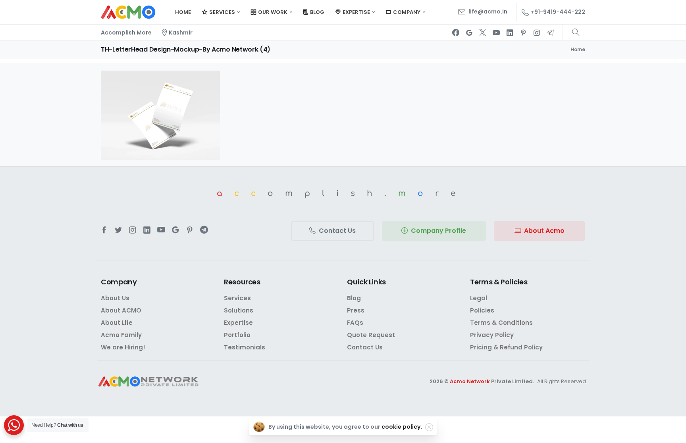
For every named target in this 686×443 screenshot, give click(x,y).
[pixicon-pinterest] (190, 230)
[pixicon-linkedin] (147, 230)
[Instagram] (536, 32)
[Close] (429, 427)
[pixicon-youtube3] (161, 230)
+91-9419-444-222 (558, 12)
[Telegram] (550, 32)
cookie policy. (402, 427)
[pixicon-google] (175, 230)
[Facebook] (455, 32)
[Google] (469, 32)
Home (577, 49)
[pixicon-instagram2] (132, 230)
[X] (482, 32)
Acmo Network (470, 381)
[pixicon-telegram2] (204, 230)
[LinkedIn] (509, 32)
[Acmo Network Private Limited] (148, 382)
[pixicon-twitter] (118, 230)
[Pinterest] (523, 32)
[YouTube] (496, 32)
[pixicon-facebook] (104, 230)
